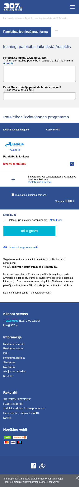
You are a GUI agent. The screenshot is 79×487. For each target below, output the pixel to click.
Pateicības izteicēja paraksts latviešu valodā (32, 88)
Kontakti (8, 376)
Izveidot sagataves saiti (23, 247)
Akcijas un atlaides (14, 371)
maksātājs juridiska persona (30, 194)
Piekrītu (77, 478)
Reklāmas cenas (13, 348)
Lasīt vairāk (53, 482)
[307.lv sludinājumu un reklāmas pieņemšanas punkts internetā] (13, 7)
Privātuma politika (14, 357)
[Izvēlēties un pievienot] (13, 179)
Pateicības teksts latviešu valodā (38, 60)
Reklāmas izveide (14, 344)
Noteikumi (9, 214)
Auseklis (8, 63)
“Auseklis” (15, 150)
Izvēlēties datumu (14, 163)
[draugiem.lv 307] (42, 465)
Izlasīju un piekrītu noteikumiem (28, 219)
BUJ (5, 353)
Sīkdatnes (9, 362)
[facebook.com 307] (33, 465)
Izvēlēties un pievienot (39, 182)
